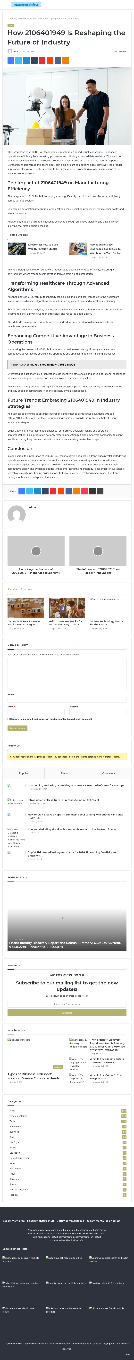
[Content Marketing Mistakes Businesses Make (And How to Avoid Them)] (16, 838)
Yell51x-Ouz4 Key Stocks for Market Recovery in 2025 (65, 623)
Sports (12, 1184)
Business (14, 1131)
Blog (11, 1137)
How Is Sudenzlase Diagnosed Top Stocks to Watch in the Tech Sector (105, 249)
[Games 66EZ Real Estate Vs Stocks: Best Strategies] (26, 608)
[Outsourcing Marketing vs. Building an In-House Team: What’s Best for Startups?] (16, 790)
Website (73, 706)
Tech (12, 1121)
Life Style (14, 1142)
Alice (15, 51)
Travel (12, 1173)
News (12, 1163)
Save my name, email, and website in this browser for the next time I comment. (51, 719)
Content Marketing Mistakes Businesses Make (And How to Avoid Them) (72, 829)
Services (14, 1179)
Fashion (13, 1194)
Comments (108, 773)
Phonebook (15, 1126)
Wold (20, 18)
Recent (65, 773)
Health (12, 1147)
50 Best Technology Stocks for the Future (106, 623)
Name (11, 694)
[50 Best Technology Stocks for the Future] (108, 608)
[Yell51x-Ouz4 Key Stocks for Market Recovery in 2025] (67, 608)
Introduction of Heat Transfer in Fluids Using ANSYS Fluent (63, 800)
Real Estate (15, 1168)
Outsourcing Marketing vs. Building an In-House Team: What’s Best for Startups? (77, 785)
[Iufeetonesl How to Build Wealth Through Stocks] (17, 249)
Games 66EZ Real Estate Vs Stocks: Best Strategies (24, 623)
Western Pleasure (18, 1189)
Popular (23, 773)
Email (11, 706)
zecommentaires (18, 1116)
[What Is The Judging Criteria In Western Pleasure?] (78, 1064)
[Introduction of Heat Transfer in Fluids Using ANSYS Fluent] (16, 804)
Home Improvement (19, 1158)
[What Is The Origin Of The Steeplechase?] (78, 1079)
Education (14, 1152)
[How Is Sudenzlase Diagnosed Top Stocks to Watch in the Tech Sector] (78, 249)
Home (12, 18)
